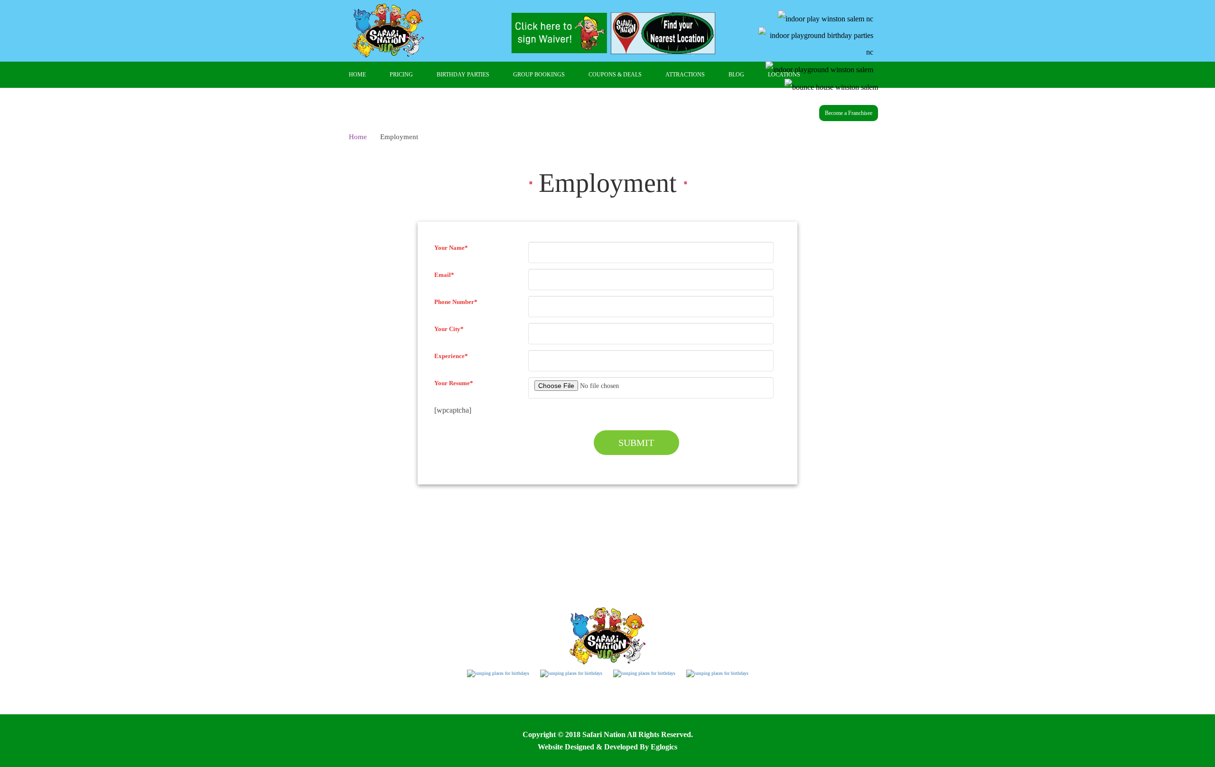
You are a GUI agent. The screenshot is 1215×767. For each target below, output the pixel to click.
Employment (488, 697)
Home (358, 137)
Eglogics (664, 747)
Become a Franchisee (848, 113)
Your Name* (451, 247)
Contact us (644, 697)
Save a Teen (728, 697)
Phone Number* (455, 301)
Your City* (449, 328)
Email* (444, 274)
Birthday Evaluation (548, 697)
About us (603, 697)
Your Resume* (453, 383)
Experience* (451, 356)
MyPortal (685, 697)
